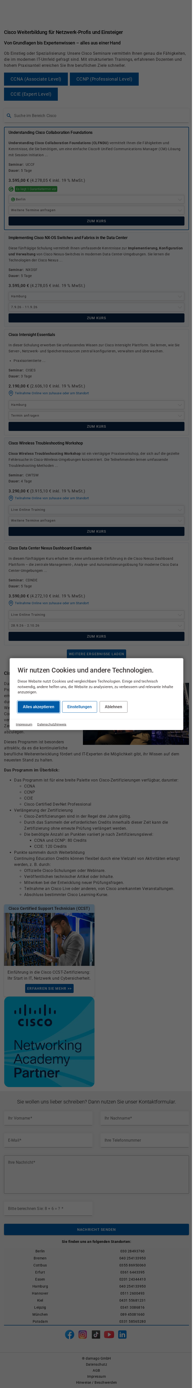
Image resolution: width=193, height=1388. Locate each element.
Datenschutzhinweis (51, 724)
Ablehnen (113, 706)
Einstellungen (79, 706)
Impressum (24, 724)
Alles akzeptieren (38, 706)
